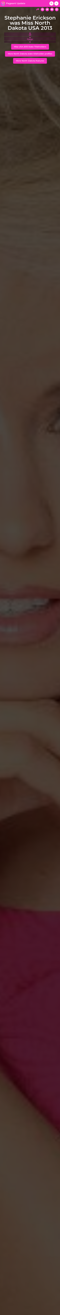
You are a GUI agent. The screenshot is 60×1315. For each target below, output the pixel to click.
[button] (51, 3)
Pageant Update (15, 3)
